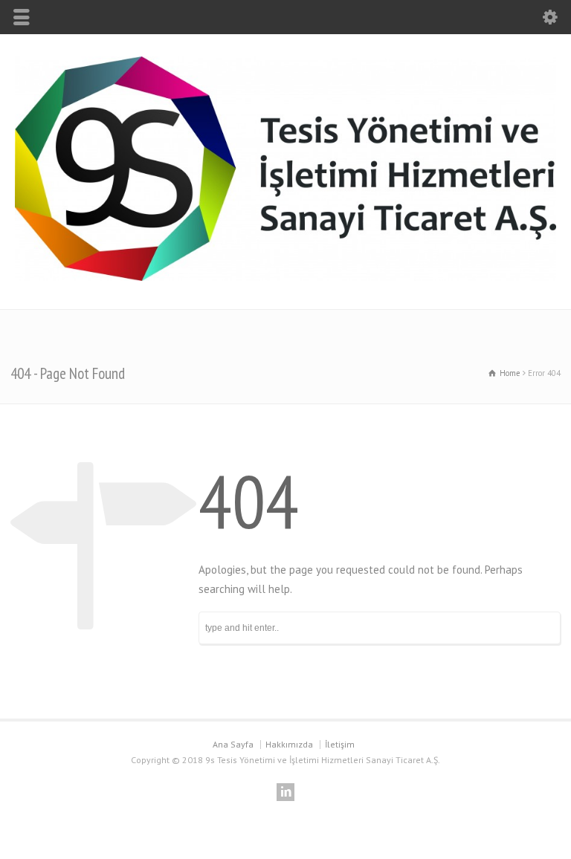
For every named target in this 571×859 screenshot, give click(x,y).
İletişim (340, 744)
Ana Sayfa (233, 744)
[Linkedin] (285, 792)
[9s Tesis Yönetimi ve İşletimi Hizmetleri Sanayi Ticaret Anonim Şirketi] (285, 277)
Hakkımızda (289, 744)
